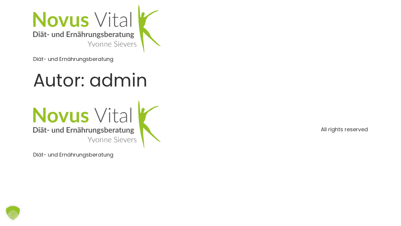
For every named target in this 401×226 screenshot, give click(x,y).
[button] (13, 213)
